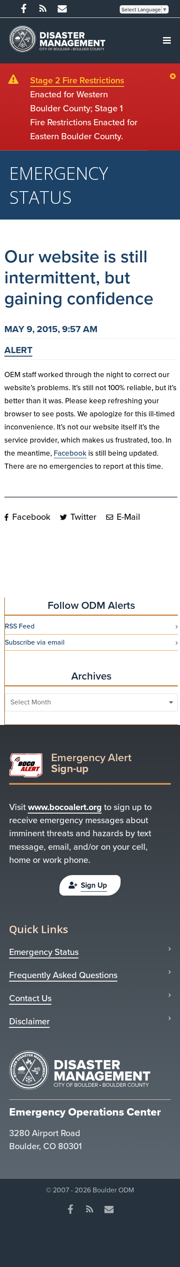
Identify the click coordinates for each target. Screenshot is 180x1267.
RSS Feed (20, 626)
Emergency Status (44, 952)
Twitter (82, 516)
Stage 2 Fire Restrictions (77, 80)
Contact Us (30, 998)
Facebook (70, 453)
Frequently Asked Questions (63, 975)
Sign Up (94, 885)
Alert (18, 350)
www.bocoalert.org (65, 807)
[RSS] (43, 8)
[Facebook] (23, 8)
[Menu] (167, 40)
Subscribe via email (35, 642)
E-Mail (127, 516)
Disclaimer (29, 1021)
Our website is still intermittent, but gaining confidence (78, 277)
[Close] (175, 77)
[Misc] (62, 8)
